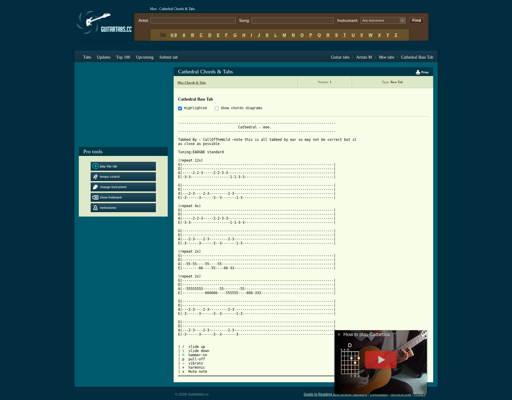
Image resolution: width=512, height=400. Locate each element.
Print (424, 72)
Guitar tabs (340, 57)
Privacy (420, 394)
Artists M (364, 57)
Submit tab (168, 57)
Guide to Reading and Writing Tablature (335, 394)
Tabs (87, 57)
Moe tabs (386, 57)
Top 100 (123, 57)
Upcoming (144, 57)
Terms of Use (400, 394)
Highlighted (195, 108)
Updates (103, 57)
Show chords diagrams (241, 108)
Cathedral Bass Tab (417, 57)
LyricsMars (379, 394)
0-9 (174, 35)
